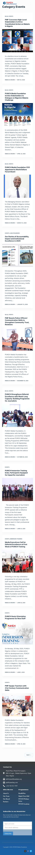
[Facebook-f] (28, 851)
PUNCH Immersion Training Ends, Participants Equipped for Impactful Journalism (16, 473)
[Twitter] (31, 851)
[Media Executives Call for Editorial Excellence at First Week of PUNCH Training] (17, 561)
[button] (30, 3)
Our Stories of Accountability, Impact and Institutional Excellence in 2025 (17, 239)
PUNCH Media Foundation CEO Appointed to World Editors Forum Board (17, 169)
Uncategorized (15, 233)
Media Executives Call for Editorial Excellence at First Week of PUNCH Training (16, 544)
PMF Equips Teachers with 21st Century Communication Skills (17, 688)
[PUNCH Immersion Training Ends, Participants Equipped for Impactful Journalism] (17, 489)
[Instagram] (25, 851)
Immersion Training (16, 539)
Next (28, 755)
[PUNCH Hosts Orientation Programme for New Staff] (17, 633)
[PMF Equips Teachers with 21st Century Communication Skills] (17, 704)
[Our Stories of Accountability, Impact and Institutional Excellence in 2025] (17, 255)
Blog (6, 16)
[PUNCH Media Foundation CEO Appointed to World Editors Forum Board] (17, 186)
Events (11, 16)
